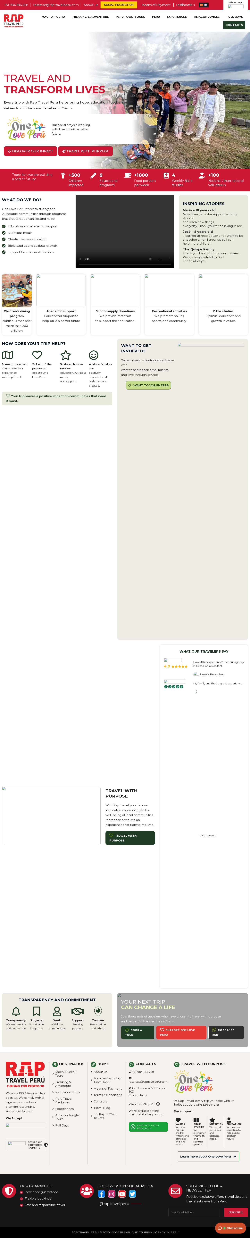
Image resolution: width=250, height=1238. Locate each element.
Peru (156, 17)
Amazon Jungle (207, 17)
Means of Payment (156, 5)
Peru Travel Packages (63, 1100)
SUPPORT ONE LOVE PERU (177, 1032)
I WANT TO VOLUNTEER (150, 385)
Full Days (235, 17)
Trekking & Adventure (90, 17)
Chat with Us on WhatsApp (148, 1127)
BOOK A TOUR (133, 1032)
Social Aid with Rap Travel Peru (107, 1080)
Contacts (234, 25)
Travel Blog (102, 1108)
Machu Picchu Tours (66, 1073)
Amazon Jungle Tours (67, 1117)
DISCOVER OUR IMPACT (32, 151)
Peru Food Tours (130, 17)
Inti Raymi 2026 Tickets (105, 1116)
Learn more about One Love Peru (206, 1156)
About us (91, 5)
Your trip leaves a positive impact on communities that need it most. (56, 398)
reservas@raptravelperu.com (56, 5)
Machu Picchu (53, 17)
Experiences (177, 17)
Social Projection (119, 5)
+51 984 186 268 (16, 5)
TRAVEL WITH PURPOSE (87, 151)
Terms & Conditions (108, 1095)
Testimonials (185, 5)
